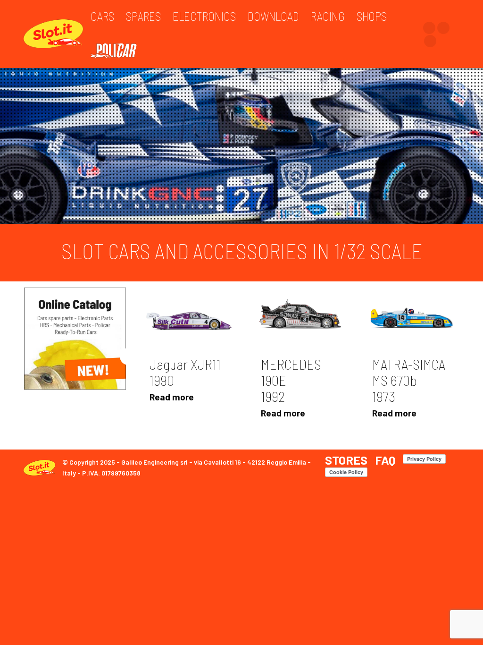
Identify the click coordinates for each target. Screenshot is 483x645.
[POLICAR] (118, 50)
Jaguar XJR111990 (185, 372)
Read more (172, 396)
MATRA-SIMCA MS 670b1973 (408, 380)
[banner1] (75, 339)
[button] (128, 356)
